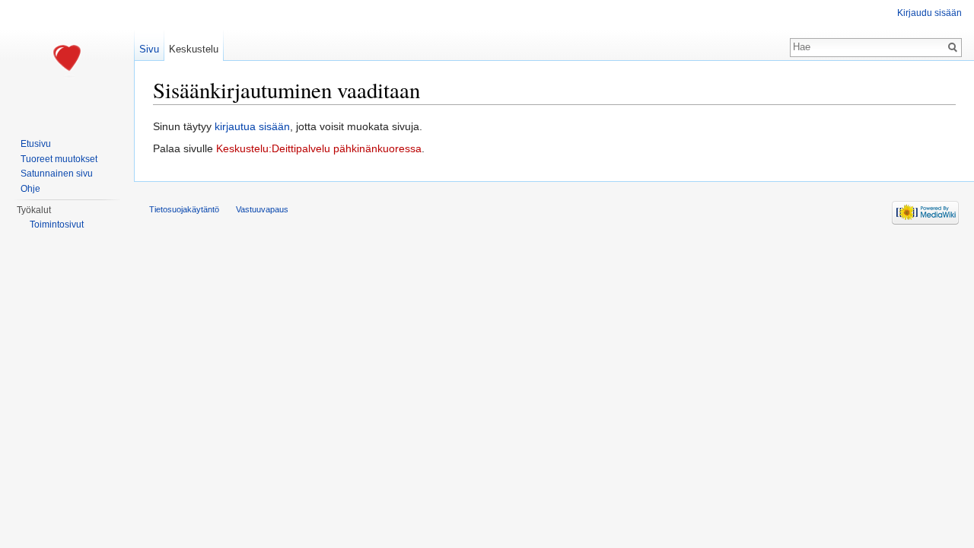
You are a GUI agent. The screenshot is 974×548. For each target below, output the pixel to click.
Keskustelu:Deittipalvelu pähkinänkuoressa (319, 148)
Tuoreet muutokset (59, 159)
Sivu (149, 49)
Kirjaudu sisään (929, 13)
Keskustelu (193, 49)
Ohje (30, 188)
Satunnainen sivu (57, 173)
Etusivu (36, 144)
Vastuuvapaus (262, 209)
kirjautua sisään (252, 126)
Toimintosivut (57, 224)
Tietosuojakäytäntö (184, 209)
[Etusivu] (67, 61)
